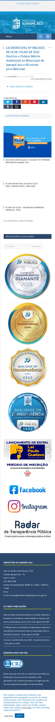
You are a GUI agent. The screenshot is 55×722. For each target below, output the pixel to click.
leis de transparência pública (16, 684)
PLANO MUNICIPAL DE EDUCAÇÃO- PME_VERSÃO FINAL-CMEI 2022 (22, 184)
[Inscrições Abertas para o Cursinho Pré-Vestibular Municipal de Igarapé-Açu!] (27, 141)
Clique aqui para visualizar (21, 86)
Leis (32, 79)
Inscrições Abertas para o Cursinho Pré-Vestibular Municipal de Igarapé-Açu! (28, 161)
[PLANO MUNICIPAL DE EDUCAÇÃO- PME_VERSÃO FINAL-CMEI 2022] (27, 178)
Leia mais (26, 707)
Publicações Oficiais (43, 79)
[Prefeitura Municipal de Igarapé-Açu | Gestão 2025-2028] (27, 23)
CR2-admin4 (11, 76)
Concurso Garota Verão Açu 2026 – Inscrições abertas (26, 640)
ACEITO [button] (19, 715)
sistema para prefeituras (38, 673)
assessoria (23, 677)
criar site (20, 673)
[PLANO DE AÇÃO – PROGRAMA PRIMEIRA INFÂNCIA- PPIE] (27, 202)
